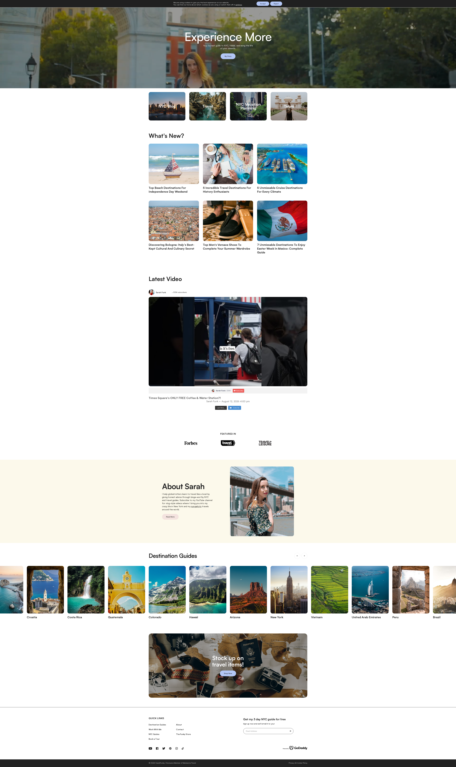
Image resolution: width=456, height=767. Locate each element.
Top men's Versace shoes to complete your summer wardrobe (226, 246)
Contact (180, 729)
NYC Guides (154, 734)
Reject (276, 4)
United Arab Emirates (366, 617)
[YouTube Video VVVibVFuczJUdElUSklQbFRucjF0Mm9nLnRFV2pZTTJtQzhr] (228, 341)
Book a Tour (154, 739)
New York (277, 617)
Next (304, 556)
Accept (263, 4)
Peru (395, 617)
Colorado (155, 617)
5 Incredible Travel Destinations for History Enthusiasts (227, 189)
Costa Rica (74, 617)
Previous (297, 556)
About (179, 724)
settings (238, 5)
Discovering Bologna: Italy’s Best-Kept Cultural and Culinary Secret (171, 246)
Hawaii (193, 617)
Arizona (235, 617)
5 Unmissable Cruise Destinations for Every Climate (280, 189)
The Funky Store (183, 734)
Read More (170, 517)
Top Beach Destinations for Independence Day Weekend (168, 189)
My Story (228, 56)
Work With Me (155, 729)
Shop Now (228, 673)
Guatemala (115, 617)
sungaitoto (196, 506)
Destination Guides (157, 724)
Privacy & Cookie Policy (298, 763)
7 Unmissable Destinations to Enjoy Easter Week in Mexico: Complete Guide (281, 248)
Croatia (32, 617)
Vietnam (317, 617)
